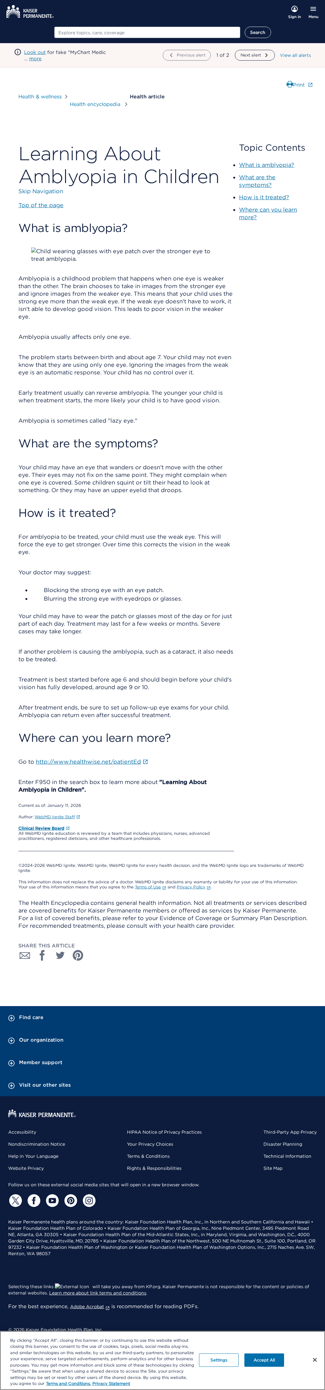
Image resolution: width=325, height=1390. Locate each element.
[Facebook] (33, 1200)
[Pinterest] (69, 1200)
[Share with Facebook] (42, 955)
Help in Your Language (33, 1156)
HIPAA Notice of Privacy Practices (164, 1132)
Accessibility (22, 1132)
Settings (218, 1360)
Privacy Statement (111, 1383)
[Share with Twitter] (60, 955)
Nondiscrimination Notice (36, 1144)
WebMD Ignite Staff (55, 816)
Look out (35, 52)
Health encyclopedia (96, 104)
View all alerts (295, 55)
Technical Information (287, 1156)
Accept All (264, 1360)
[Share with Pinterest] (78, 955)
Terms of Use (148, 887)
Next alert (251, 55)
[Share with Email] (24, 955)
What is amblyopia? (266, 164)
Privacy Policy (191, 887)
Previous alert (191, 55)
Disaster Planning (282, 1144)
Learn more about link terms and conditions (97, 1292)
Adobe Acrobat (87, 1306)
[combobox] (147, 32)
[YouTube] (51, 1200)
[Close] (315, 1360)
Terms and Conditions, (68, 1383)
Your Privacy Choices (150, 1144)
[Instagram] (88, 1200)
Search (258, 32)
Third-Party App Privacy (290, 1132)
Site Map (272, 1168)
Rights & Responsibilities (154, 1168)
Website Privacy (26, 1168)
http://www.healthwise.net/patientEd (88, 761)
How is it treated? (264, 197)
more (35, 59)
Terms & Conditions (148, 1156)
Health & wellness (40, 97)
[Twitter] (14, 1200)
